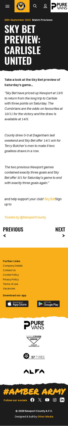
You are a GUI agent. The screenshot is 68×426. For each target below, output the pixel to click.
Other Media (45, 416)
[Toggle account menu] (45, 6)
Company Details (13, 265)
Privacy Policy (11, 279)
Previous (12, 229)
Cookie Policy (11, 274)
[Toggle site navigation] (7, 6)
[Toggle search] (35, 6)
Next (60, 229)
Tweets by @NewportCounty (25, 217)
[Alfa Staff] (34, 372)
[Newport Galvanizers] (34, 340)
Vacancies (9, 288)
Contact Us (9, 270)
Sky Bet (49, 199)
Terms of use (10, 284)
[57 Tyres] (34, 356)
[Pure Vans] (59, 6)
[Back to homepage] (21, 6)
